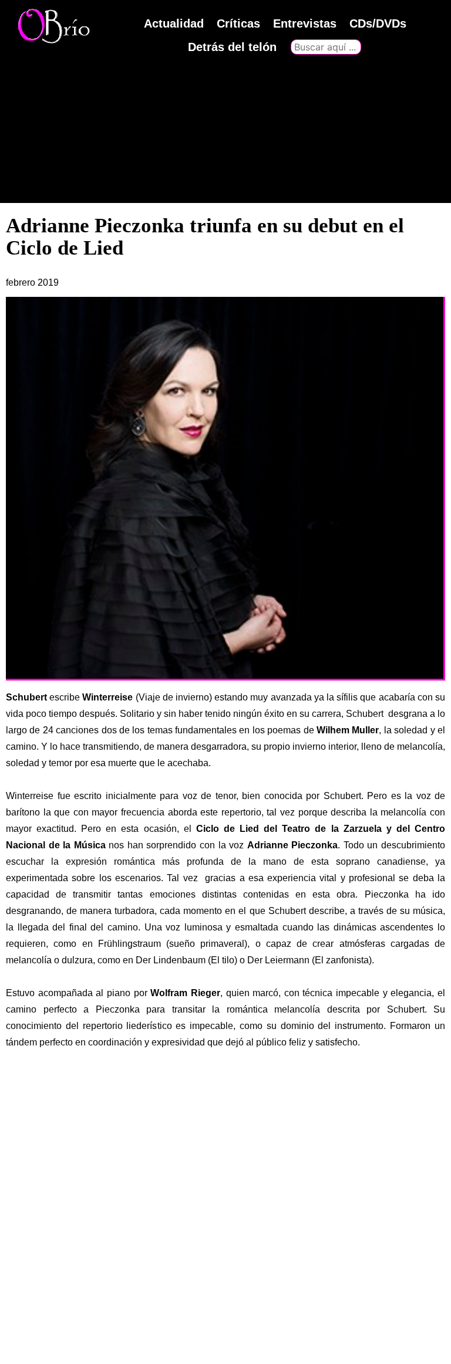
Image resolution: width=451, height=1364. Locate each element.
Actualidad (174, 23)
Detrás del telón (232, 46)
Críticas (238, 23)
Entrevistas (304, 23)
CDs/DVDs (377, 23)
